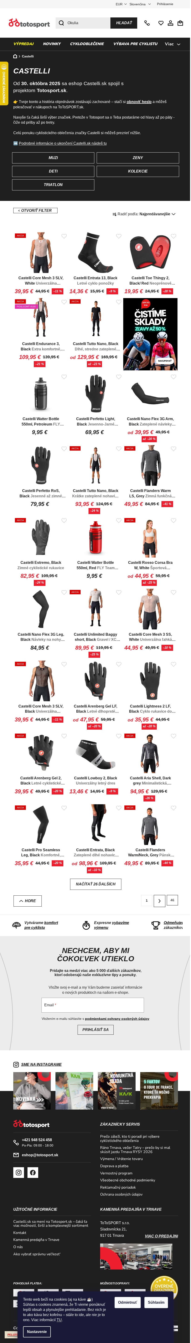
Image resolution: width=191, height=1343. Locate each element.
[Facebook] (31, 1172)
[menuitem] (21, 44)
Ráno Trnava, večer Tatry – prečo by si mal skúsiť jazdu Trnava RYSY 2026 (134, 1150)
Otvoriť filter (33, 210)
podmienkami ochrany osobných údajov (115, 1019)
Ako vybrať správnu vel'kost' (35, 1254)
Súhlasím (154, 1302)
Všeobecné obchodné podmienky (126, 1180)
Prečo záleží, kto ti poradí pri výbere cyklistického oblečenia (128, 1139)
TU (57, 1320)
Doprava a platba (113, 1166)
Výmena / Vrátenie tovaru (120, 1159)
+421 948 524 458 (145, 23)
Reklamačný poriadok (116, 1188)
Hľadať (122, 23)
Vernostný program (115, 1173)
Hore (28, 901)
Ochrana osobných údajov (120, 1195)
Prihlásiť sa (94, 1030)
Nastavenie (35, 1332)
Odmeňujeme (173, 923)
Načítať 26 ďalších (94, 884)
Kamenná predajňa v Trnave (34, 1240)
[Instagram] (16, 1172)
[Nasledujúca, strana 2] (158, 901)
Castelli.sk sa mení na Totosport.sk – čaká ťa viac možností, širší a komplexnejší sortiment (48, 1224)
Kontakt (17, 1233)
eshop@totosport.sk (38, 1155)
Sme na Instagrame (39, 1065)
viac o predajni (159, 1236)
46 (170, 900)
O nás (16, 1247)
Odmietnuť (126, 1302)
